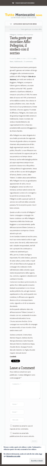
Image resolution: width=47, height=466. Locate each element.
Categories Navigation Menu (25, 24)
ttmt (18, 58)
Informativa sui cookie (13, 456)
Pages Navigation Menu (25, 3)
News (11, 61)
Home (12, 29)
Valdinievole (18, 61)
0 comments (28, 61)
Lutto (17, 29)
